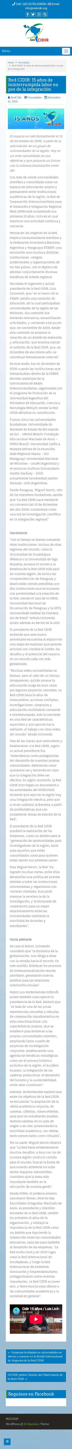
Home (11, 62)
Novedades (24, 62)
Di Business (31, 1424)
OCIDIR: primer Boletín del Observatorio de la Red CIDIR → (35, 1377)
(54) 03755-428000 (34, 4)
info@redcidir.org (36, 8)
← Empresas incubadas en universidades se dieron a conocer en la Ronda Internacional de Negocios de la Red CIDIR (35, 1356)
